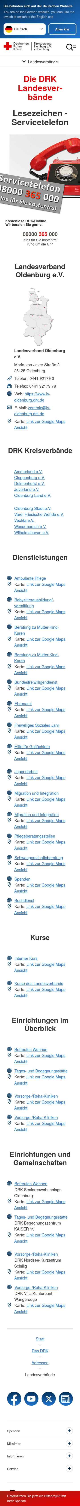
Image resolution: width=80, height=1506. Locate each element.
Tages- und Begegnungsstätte (41, 1071)
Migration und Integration (36, 793)
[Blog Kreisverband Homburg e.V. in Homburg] (66, 1399)
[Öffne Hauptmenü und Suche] (71, 47)
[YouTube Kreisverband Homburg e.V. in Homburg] (31, 1399)
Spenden (22, 879)
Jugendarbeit (26, 771)
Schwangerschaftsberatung (38, 857)
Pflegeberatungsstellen (34, 836)
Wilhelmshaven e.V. (31, 532)
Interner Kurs (26, 958)
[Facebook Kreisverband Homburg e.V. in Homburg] (14, 1399)
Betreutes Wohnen (30, 1049)
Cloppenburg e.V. (29, 477)
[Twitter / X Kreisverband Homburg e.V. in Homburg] (49, 1399)
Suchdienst (24, 900)
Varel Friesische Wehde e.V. (39, 514)
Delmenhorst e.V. (29, 483)
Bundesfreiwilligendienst (35, 682)
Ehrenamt (23, 703)
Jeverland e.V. (26, 489)
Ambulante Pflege (30, 578)
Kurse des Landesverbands (38, 983)
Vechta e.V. (24, 520)
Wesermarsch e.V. (30, 526)
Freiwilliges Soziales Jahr (36, 725)
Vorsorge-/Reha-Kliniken (36, 1096)
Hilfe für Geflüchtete (32, 746)
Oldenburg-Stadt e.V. (32, 508)
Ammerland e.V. (28, 471)
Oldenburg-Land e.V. (32, 495)
